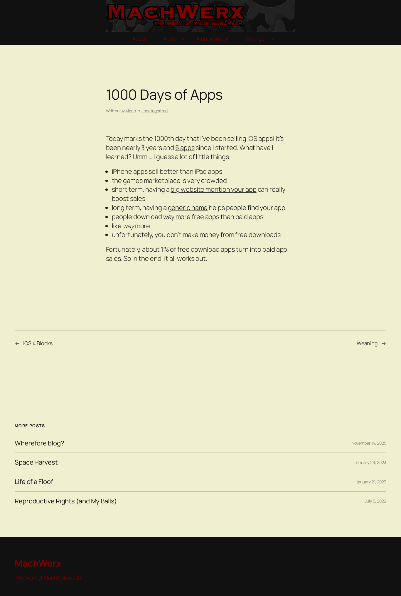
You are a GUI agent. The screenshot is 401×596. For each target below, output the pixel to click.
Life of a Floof (34, 481)
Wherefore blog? (39, 443)
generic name (188, 207)
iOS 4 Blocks (38, 343)
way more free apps (191, 216)
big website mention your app (213, 189)
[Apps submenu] (183, 39)
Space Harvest (36, 462)
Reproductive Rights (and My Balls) (66, 501)
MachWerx (38, 563)
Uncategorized (154, 110)
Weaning (367, 343)
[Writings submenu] (272, 39)
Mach (130, 110)
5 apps (184, 147)
